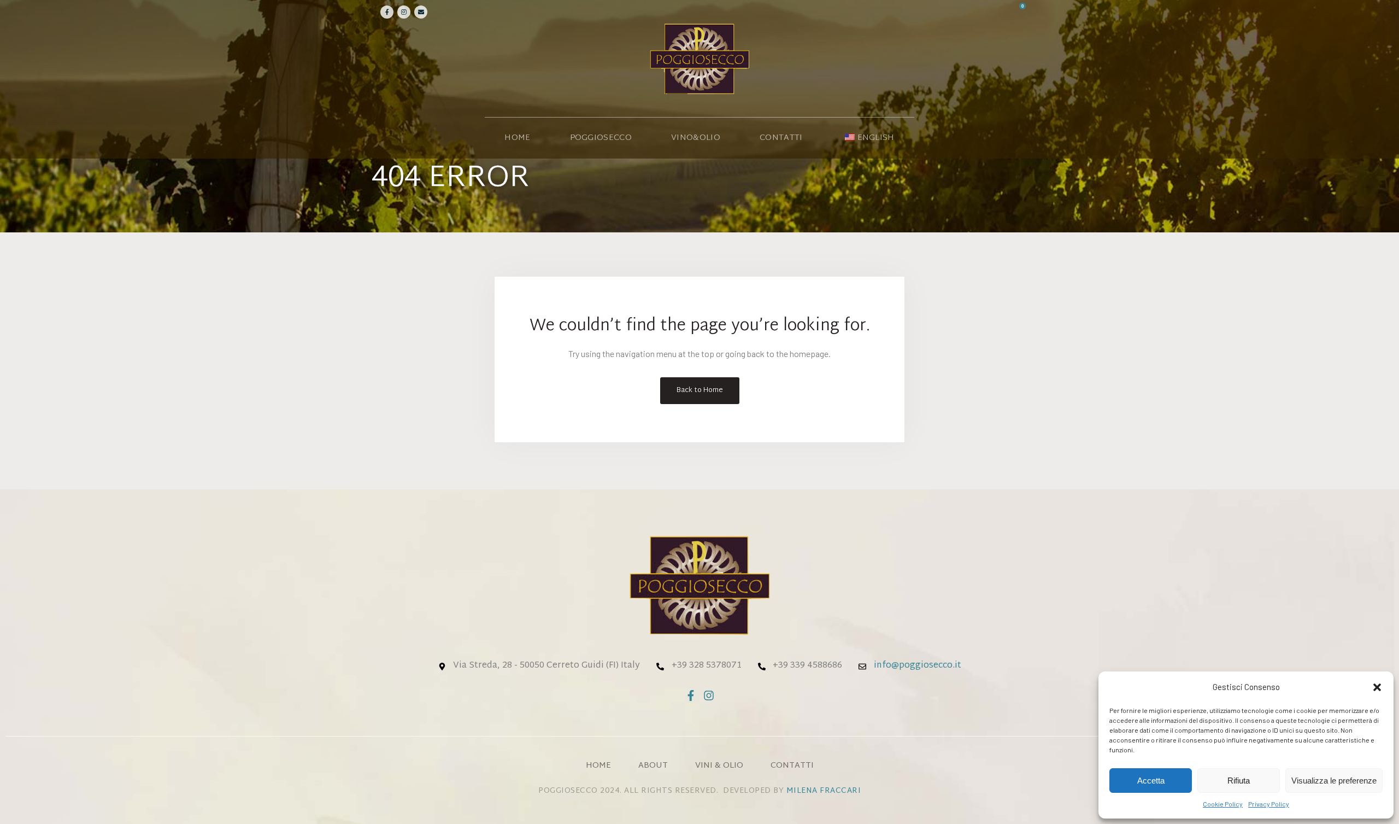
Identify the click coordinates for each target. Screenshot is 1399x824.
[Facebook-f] (690, 695)
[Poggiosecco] (699, 58)
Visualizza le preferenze (1334, 780)
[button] (1377, 687)
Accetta (1151, 780)
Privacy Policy (1268, 804)
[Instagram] (403, 12)
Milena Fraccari (823, 791)
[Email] (420, 12)
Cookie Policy (1223, 804)
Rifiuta (1238, 780)
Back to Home (700, 390)
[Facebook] (386, 12)
